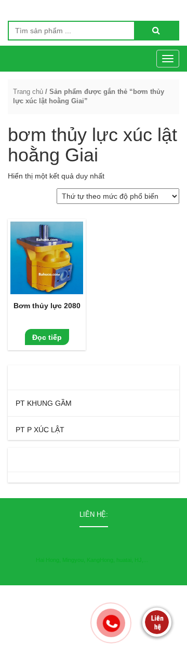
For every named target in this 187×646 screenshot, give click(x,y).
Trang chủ (28, 91)
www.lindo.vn (160, 637)
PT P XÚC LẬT (40, 429)
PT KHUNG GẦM (44, 403)
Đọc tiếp (47, 337)
